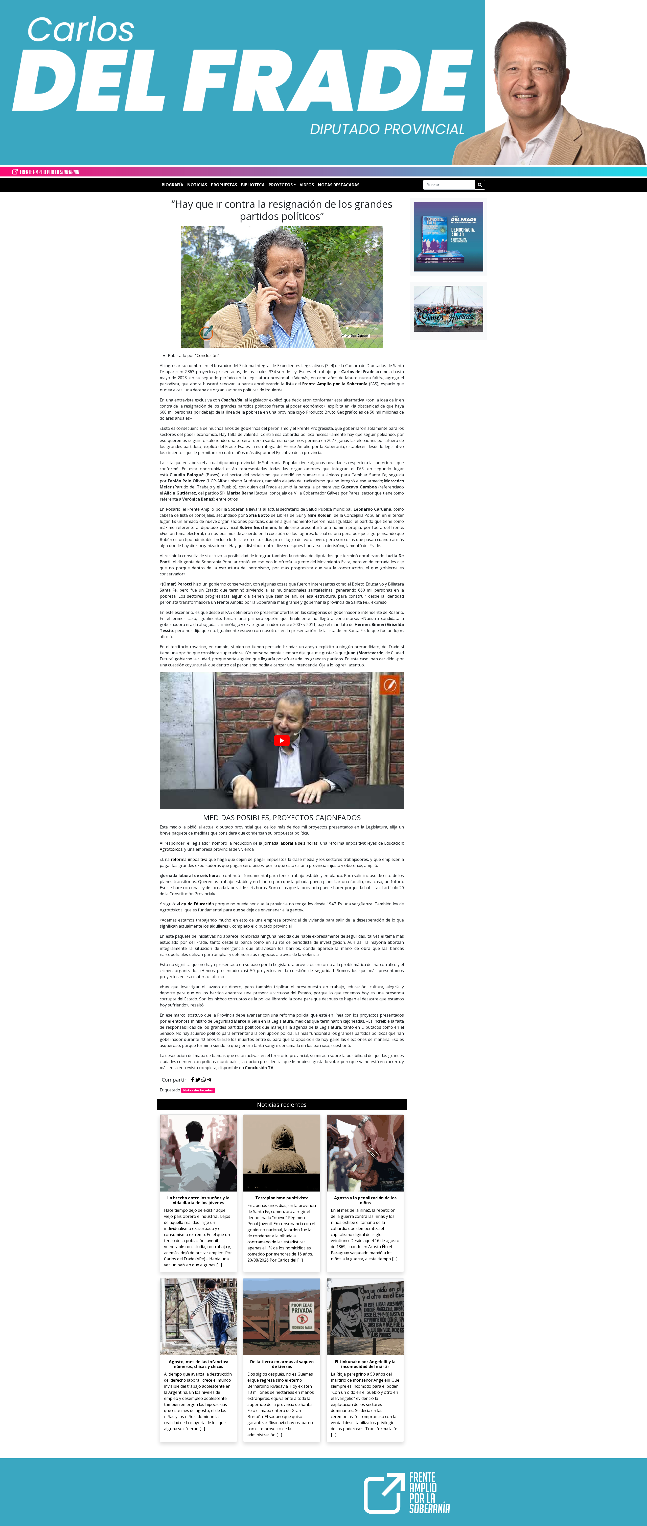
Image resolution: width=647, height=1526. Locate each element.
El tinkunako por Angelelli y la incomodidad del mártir (365, 1364)
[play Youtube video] (282, 740)
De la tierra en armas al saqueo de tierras (282, 1364)
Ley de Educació (195, 904)
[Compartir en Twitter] (197, 1080)
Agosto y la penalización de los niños (365, 1200)
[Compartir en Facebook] (192, 1080)
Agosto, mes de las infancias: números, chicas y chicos (198, 1364)
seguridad (324, 970)
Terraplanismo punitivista (282, 1198)
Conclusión (207, 355)
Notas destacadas (198, 1090)
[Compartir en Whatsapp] (203, 1080)
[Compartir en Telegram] (209, 1080)
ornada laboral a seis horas (291, 843)
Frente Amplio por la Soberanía (334, 384)
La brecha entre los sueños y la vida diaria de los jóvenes (198, 1200)
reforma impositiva (189, 859)
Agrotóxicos (171, 849)
